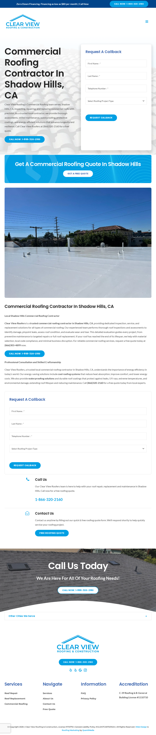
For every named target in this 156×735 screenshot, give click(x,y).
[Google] (80, 670)
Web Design (141, 727)
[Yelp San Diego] (75, 670)
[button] (78, 616)
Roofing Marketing (70, 730)
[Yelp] (70, 670)
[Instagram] (85, 670)
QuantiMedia (88, 730)
